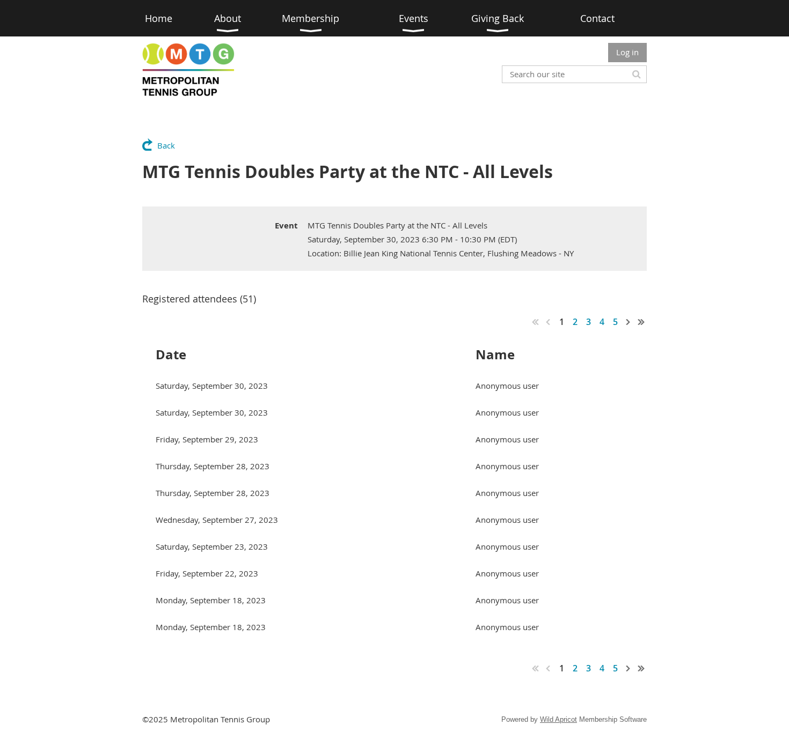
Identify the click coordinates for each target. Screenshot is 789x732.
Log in (627, 52)
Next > (628, 321)
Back (166, 145)
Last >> (641, 321)
